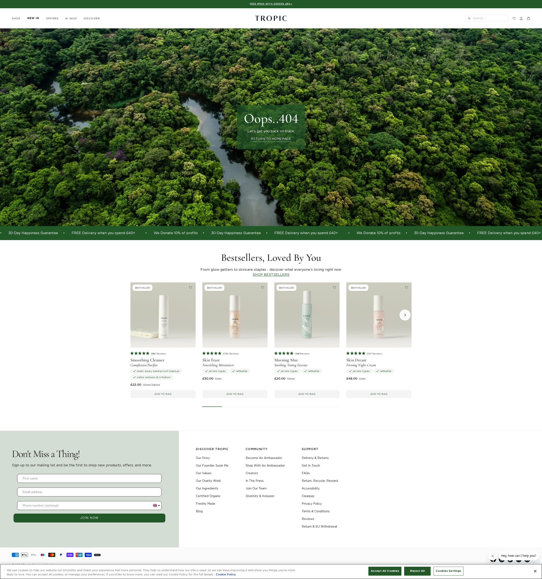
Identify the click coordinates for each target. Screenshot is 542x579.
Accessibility (311, 488)
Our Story (203, 458)
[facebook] (493, 561)
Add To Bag (162, 393)
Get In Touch (311, 465)
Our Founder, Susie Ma (212, 465)
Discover (92, 18)
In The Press (255, 480)
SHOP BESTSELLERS (271, 275)
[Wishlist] (514, 18)
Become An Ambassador (264, 458)
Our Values (204, 473)
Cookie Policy (226, 574)
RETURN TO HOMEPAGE (271, 138)
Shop (16, 18)
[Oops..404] (271, 127)
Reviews (308, 519)
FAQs (306, 473)
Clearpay (308, 496)
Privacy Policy (312, 503)
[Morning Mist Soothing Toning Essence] (307, 315)
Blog (199, 511)
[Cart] (528, 18)
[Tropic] (271, 18)
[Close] (535, 571)
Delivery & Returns (315, 458)
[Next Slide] (405, 315)
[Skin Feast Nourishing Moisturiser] (235, 315)
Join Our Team (256, 488)
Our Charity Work (208, 480)
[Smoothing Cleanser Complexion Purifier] (163, 315)
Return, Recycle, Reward (320, 480)
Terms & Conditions (316, 511)
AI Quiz (71, 18)
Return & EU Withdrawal (319, 526)
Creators (252, 473)
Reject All (417, 571)
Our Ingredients (207, 488)
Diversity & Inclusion (260, 496)
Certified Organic (208, 496)
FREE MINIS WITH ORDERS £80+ (271, 4)
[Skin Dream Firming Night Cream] (379, 315)
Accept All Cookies (385, 571)
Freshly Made (205, 503)
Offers (52, 18)
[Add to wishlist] (190, 287)
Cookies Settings (448, 571)
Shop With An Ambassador (265, 465)
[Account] (521, 18)
